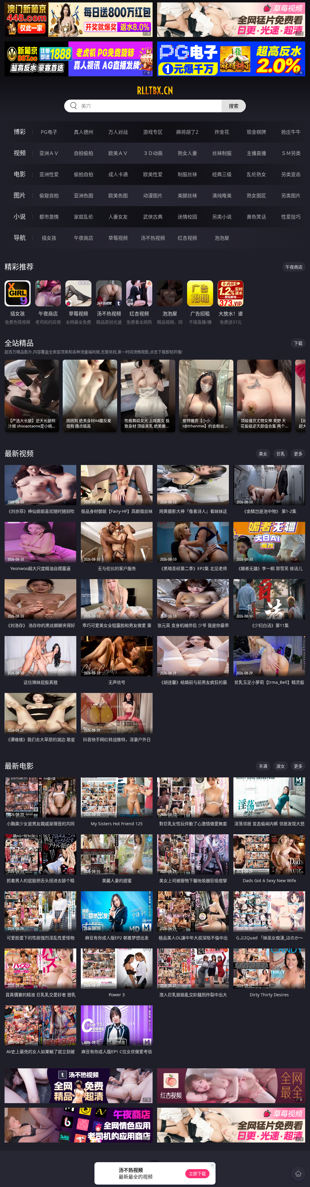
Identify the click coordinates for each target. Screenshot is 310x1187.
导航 (20, 238)
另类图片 (291, 195)
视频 (20, 153)
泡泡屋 (222, 238)
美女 (263, 454)
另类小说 (222, 216)
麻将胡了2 (187, 132)
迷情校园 (187, 216)
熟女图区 (256, 195)
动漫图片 (153, 195)
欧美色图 (118, 195)
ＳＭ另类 (291, 153)
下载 (298, 343)
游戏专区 (153, 132)
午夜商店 (83, 238)
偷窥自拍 (49, 195)
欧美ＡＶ (118, 153)
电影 (20, 174)
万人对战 (118, 132)
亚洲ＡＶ (49, 153)
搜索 (234, 106)
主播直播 (256, 153)
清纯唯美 (222, 195)
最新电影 (19, 766)
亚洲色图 (83, 195)
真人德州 (83, 132)
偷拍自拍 (83, 174)
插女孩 (49, 238)
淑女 (280, 766)
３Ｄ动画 (153, 153)
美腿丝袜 (187, 195)
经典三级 (222, 174)
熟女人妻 (187, 153)
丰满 (263, 766)
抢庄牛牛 (291, 132)
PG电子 (49, 132)
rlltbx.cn (155, 90)
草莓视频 (118, 238)
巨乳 (280, 454)
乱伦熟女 (256, 174)
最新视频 (19, 453)
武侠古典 (153, 216)
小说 (20, 217)
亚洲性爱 (49, 174)
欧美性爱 (153, 174)
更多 (298, 454)
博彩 (20, 132)
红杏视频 (187, 238)
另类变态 (291, 174)
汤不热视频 (153, 238)
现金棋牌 (256, 132)
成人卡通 (118, 174)
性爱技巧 (291, 216)
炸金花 (222, 132)
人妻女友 (118, 216)
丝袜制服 (222, 153)
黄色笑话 (256, 216)
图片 (20, 195)
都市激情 (49, 216)
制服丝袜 (187, 174)
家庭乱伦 (83, 216)
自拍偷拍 (83, 153)
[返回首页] (298, 1173)
